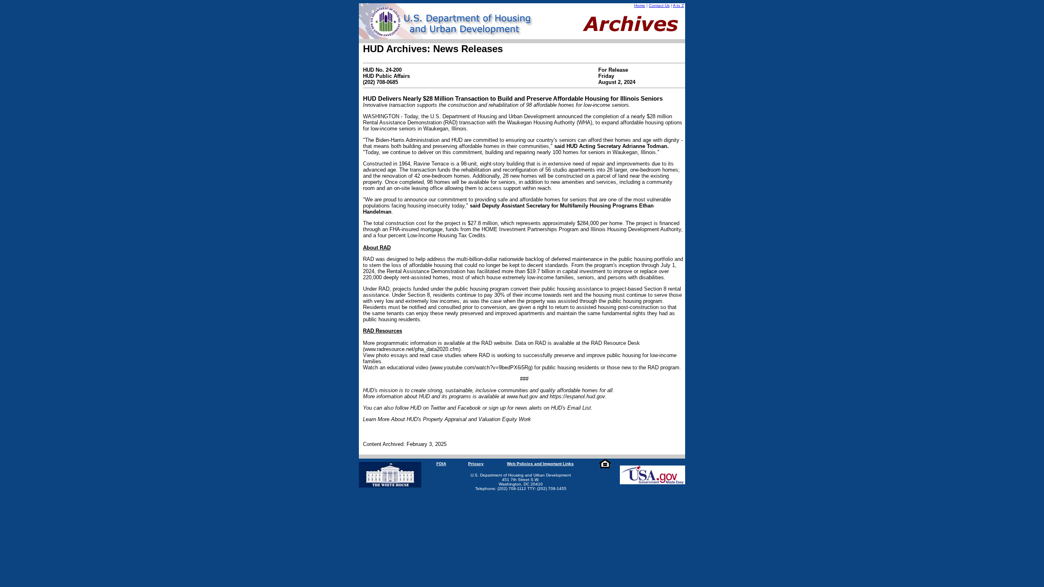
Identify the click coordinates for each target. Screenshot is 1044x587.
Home (639, 5)
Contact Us (659, 5)
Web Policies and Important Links (540, 463)
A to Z (678, 5)
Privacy (476, 463)
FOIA (441, 463)
